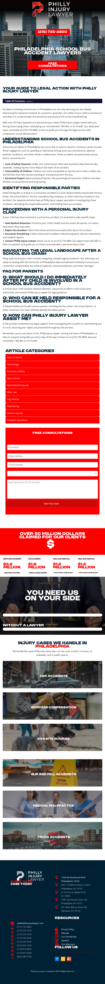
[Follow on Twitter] (63, 959)
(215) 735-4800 (52, 32)
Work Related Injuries (18, 385)
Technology (13, 364)
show (29, 101)
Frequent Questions (17, 420)
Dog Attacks (13, 399)
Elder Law (12, 392)
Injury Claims (13, 378)
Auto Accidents (14, 357)
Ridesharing (13, 406)
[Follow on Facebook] (57, 959)
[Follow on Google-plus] (69, 959)
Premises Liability (16, 371)
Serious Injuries (15, 413)
